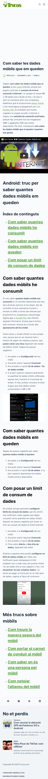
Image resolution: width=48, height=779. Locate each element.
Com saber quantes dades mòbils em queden (25, 246)
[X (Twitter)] (19, 701)
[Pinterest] (29, 701)
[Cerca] (39, 4)
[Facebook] (8, 701)
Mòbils (36, 75)
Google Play (21, 318)
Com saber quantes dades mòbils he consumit (25, 227)
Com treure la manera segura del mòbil (24, 635)
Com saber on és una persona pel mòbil (23, 667)
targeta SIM (8, 110)
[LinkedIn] (40, 701)
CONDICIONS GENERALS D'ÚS (13, 773)
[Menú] (44, 4)
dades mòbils (37, 103)
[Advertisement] (24, 34)
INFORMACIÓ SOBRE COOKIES (13, 776)
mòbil (19, 87)
